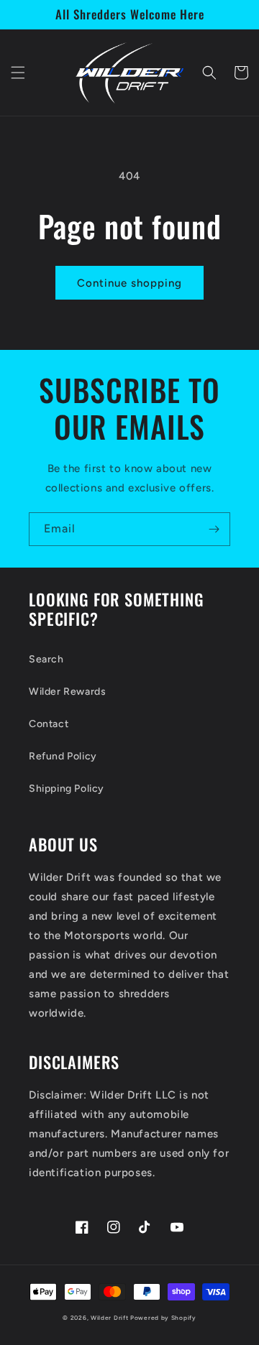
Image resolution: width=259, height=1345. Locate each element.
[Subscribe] (214, 529)
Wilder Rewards (67, 691)
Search (46, 659)
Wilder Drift (109, 1317)
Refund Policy (63, 756)
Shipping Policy (66, 788)
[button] (18, 72)
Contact (48, 724)
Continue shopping (129, 283)
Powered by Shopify (163, 1317)
